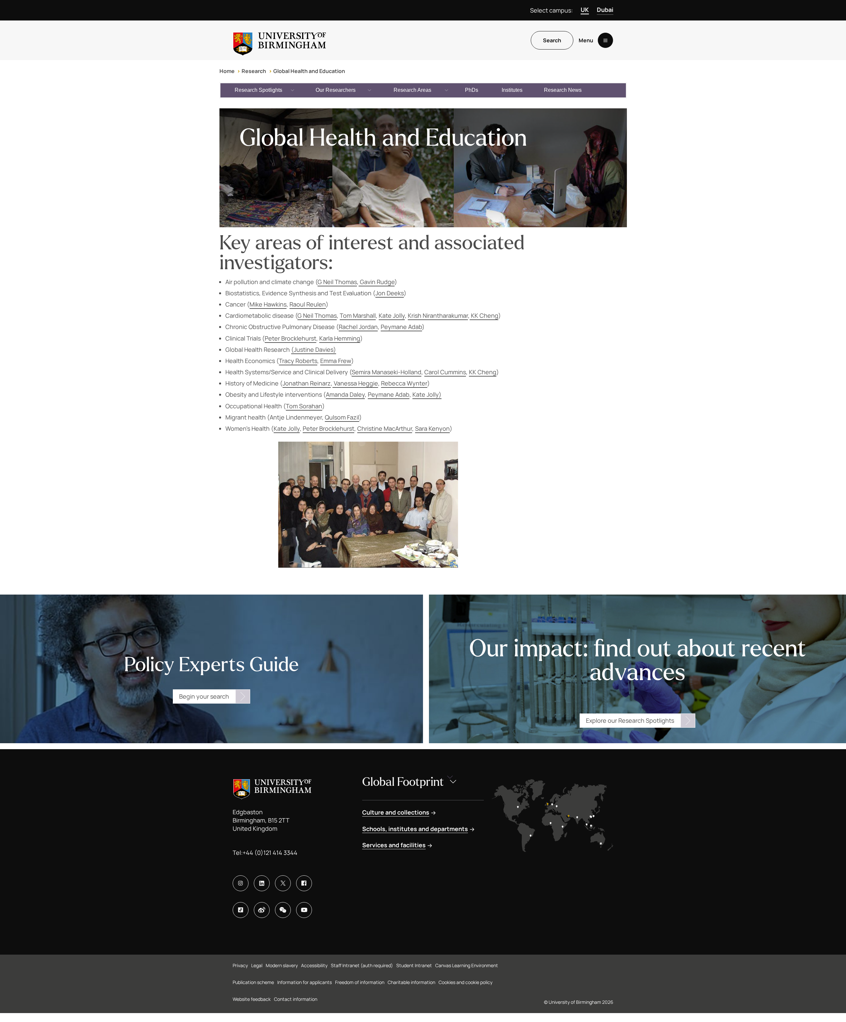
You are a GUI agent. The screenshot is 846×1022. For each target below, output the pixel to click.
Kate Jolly (392, 315)
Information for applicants (304, 982)
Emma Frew (335, 361)
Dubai (605, 10)
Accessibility (314, 965)
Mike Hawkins (268, 304)
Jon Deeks (389, 293)
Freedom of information (359, 982)
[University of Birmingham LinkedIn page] (262, 883)
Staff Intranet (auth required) (362, 965)
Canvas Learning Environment (466, 965)
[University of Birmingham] (280, 40)
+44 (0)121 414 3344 (270, 853)
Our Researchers (336, 90)
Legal (256, 965)
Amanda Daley (345, 394)
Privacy (240, 965)
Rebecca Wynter (404, 383)
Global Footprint (403, 782)
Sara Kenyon (432, 428)
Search (552, 40)
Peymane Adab (401, 327)
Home (227, 71)
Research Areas (412, 90)
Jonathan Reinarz (307, 383)
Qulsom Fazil (342, 417)
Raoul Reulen (307, 304)
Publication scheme (253, 982)
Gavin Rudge (377, 282)
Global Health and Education (309, 71)
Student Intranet (414, 965)
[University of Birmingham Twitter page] (283, 883)
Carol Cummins (445, 372)
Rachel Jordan (358, 327)
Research (254, 71)
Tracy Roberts (298, 361)
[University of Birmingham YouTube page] (304, 910)
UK (585, 10)
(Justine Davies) (313, 349)
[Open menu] (605, 40)
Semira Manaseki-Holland (386, 372)
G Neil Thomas (337, 282)
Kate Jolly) (427, 394)
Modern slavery (282, 965)
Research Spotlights (258, 90)
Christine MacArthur (384, 428)
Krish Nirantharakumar (438, 315)
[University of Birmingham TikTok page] (241, 910)
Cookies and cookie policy (465, 982)
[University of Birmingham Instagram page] (241, 883)
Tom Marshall (358, 315)
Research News (563, 90)
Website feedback (252, 999)
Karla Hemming (339, 338)
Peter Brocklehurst (290, 338)
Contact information (295, 999)
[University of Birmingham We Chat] (283, 910)
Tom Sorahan (304, 406)
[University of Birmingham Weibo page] (262, 910)
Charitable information (411, 982)
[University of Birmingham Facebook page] (304, 883)
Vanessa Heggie (355, 383)
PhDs (471, 90)
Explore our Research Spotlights (630, 720)
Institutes (512, 90)
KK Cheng (484, 315)
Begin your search (204, 696)
